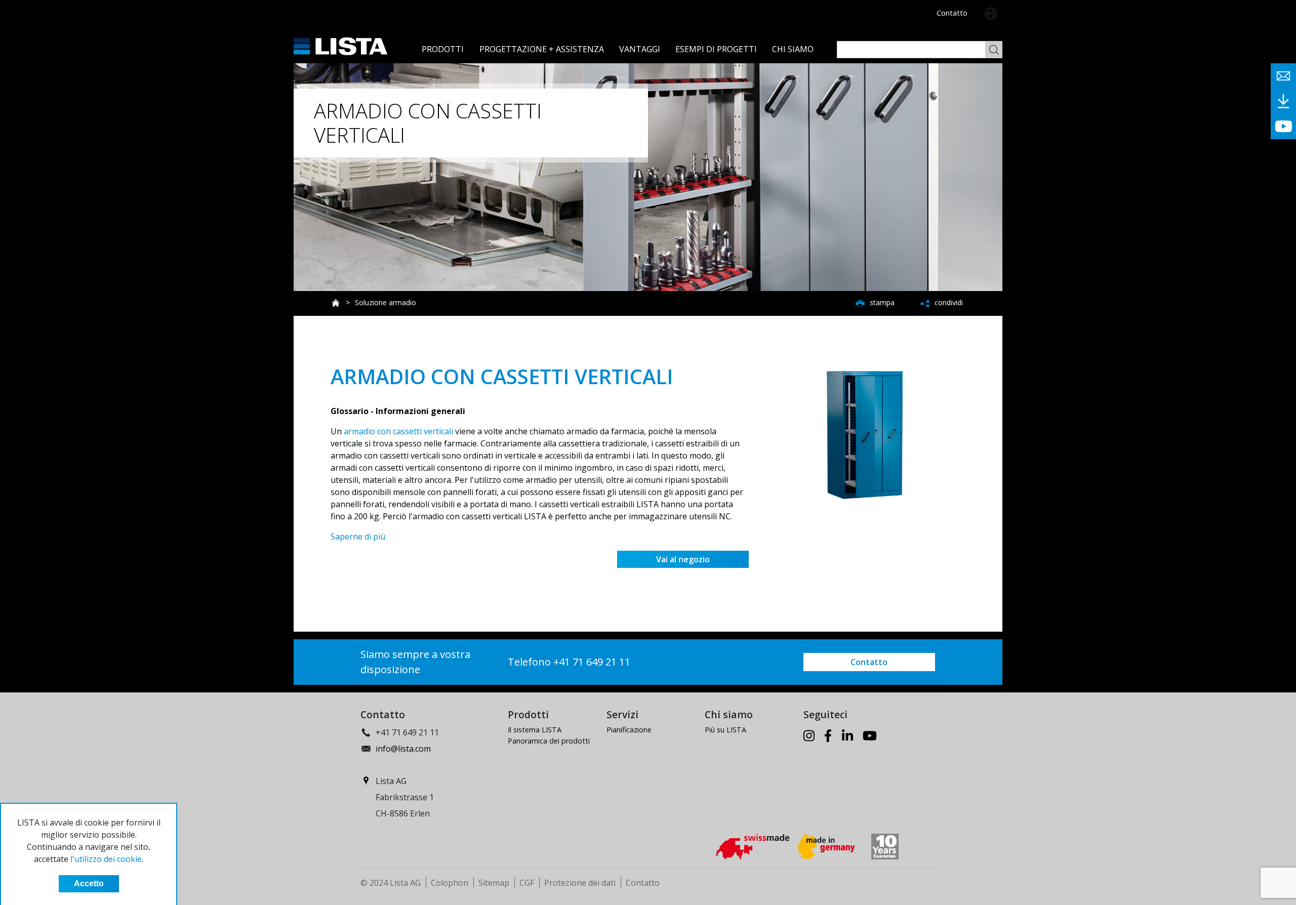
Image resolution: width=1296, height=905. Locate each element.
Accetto (89, 883)
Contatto (952, 13)
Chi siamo (793, 49)
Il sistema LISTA (534, 729)
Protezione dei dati (580, 882)
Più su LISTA (725, 729)
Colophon (449, 882)
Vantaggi (639, 49)
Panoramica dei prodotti (549, 741)
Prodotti (443, 49)
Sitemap (493, 882)
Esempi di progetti (716, 49)
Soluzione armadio (385, 302)
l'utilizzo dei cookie (106, 859)
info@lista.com (403, 748)
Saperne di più (358, 536)
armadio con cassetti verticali (398, 431)
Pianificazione (629, 729)
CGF (526, 882)
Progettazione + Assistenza (541, 49)
